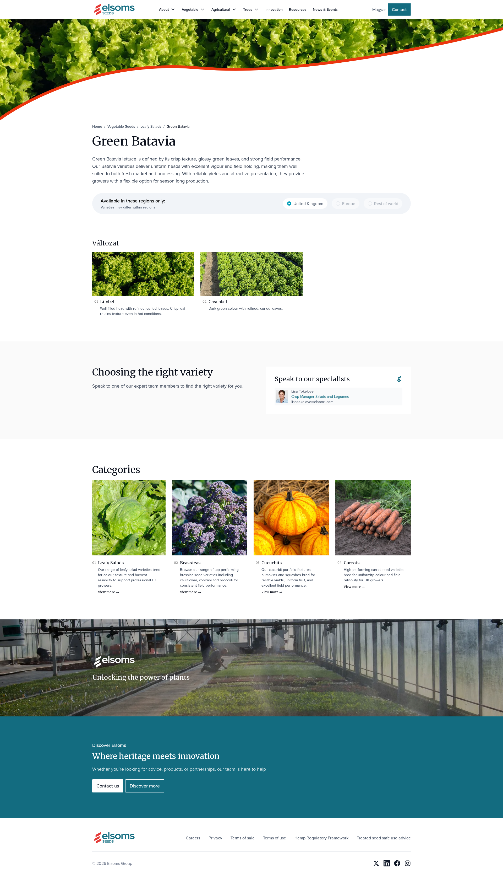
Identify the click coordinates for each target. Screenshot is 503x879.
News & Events (325, 9)
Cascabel (218, 301)
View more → (108, 592)
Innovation (274, 9)
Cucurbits (271, 562)
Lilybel (107, 301)
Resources (298, 9)
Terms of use (274, 838)
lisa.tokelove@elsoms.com (312, 401)
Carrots (352, 562)
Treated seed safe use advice (384, 838)
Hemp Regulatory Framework (321, 838)
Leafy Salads (111, 562)
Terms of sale (243, 838)
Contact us (107, 785)
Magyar (379, 9)
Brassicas (190, 562)
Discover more (145, 785)
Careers (193, 838)
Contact (399, 9)
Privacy (215, 838)
